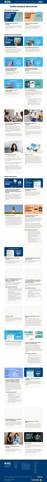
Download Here (8, 54)
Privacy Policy (13, 479)
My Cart (36, 1)
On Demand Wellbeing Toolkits (26, 467)
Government (35, 472)
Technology (35, 465)
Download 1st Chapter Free (29, 454)
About (20, 1)
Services (17, 1)
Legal (34, 471)
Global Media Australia (8, 480)
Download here (8, 30)
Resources (33, 1)
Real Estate (35, 470)
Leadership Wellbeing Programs (26, 465)
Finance (35, 466)
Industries (23, 1)
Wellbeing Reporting (28, 1)
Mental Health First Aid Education (26, 466)
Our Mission (15, 465)
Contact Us (40, 1)
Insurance (35, 467)
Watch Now (7, 201)
